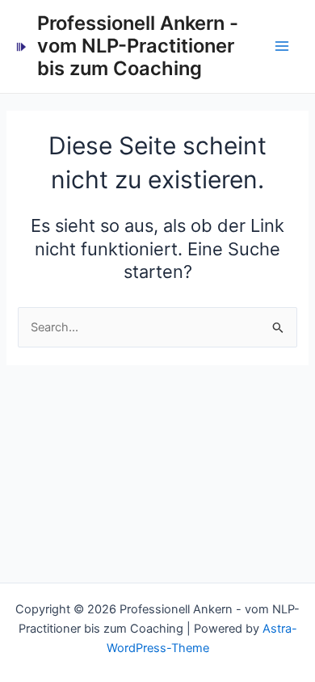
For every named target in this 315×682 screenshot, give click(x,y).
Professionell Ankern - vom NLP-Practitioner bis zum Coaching (137, 46)
